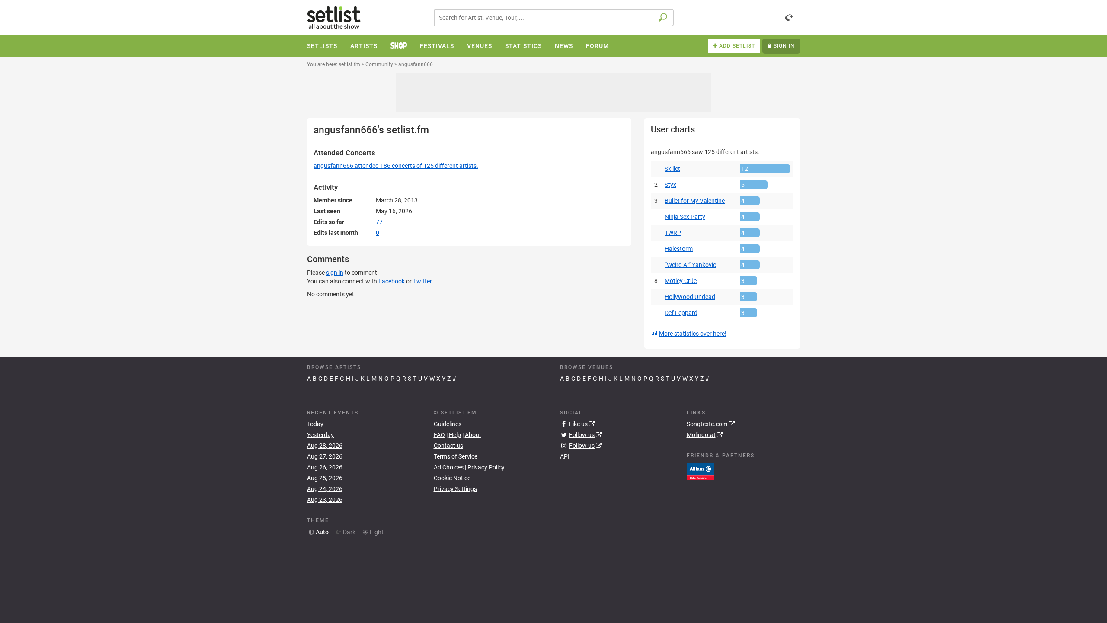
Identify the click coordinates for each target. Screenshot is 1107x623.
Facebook (391, 281)
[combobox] (554, 17)
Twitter (422, 281)
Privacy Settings (455, 488)
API (564, 456)
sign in (334, 272)
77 (379, 221)
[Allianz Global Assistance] (700, 470)
